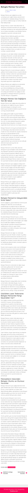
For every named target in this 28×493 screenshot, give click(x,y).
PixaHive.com (14, 491)
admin (8, 11)
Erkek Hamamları (14, 2)
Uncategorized (11, 467)
